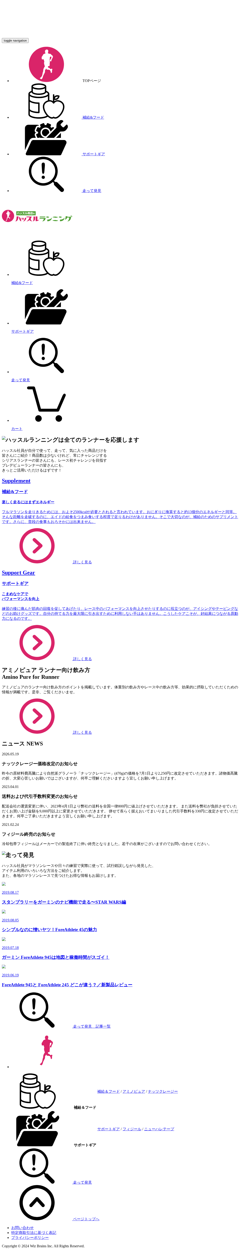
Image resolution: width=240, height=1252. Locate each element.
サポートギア (93, 154)
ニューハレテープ (159, 1129)
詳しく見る (82, 732)
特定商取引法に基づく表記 (33, 1233)
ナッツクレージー (163, 1091)
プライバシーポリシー (30, 1238)
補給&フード (93, 117)
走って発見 (91, 191)
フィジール (132, 1129)
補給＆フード (108, 1091)
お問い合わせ (22, 1228)
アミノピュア (134, 1091)
